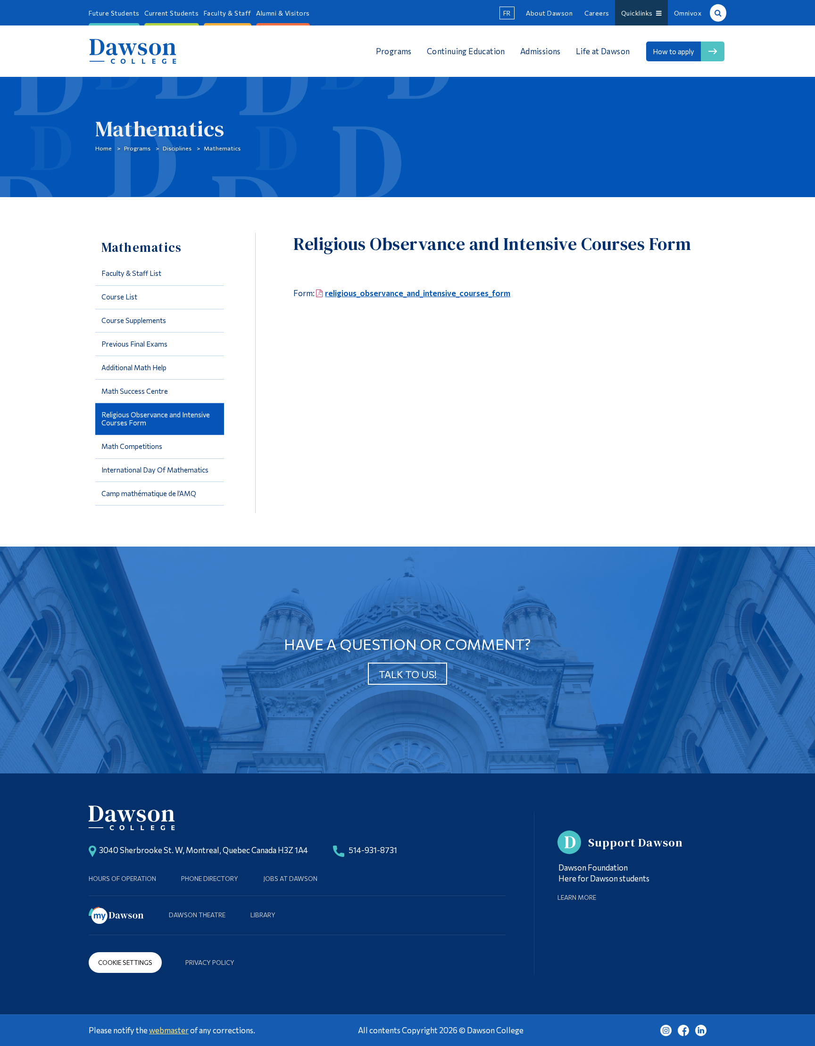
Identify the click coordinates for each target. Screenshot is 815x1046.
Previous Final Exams (134, 344)
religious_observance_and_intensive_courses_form (417, 293)
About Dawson (549, 13)
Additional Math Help (133, 367)
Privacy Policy (209, 962)
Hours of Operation (122, 878)
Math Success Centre (134, 391)
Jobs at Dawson (290, 878)
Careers (596, 13)
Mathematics (222, 148)
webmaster (169, 1030)
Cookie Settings (125, 962)
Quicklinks (638, 13)
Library (262, 915)
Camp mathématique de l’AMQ (148, 493)
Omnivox (688, 13)
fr (507, 13)
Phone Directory (209, 878)
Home (103, 148)
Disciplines (177, 148)
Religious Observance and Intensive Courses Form (155, 418)
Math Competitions (131, 446)
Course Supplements (133, 320)
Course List (119, 296)
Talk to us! (408, 674)
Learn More (576, 897)
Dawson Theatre (197, 915)
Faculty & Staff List (131, 273)
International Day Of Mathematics (154, 469)
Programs (137, 148)
